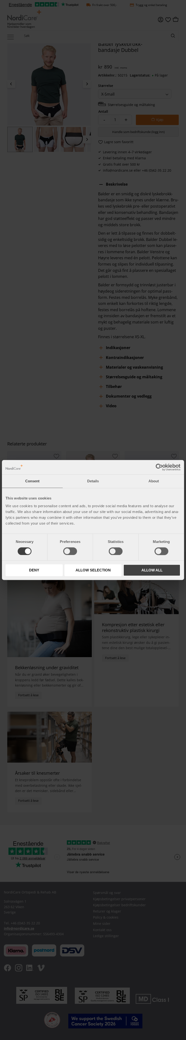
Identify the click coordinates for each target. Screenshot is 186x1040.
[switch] (70, 551)
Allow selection (93, 570)
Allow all (152, 570)
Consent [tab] (32, 481)
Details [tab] (93, 481)
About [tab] (153, 481)
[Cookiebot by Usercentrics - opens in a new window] (159, 467)
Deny (34, 570)
